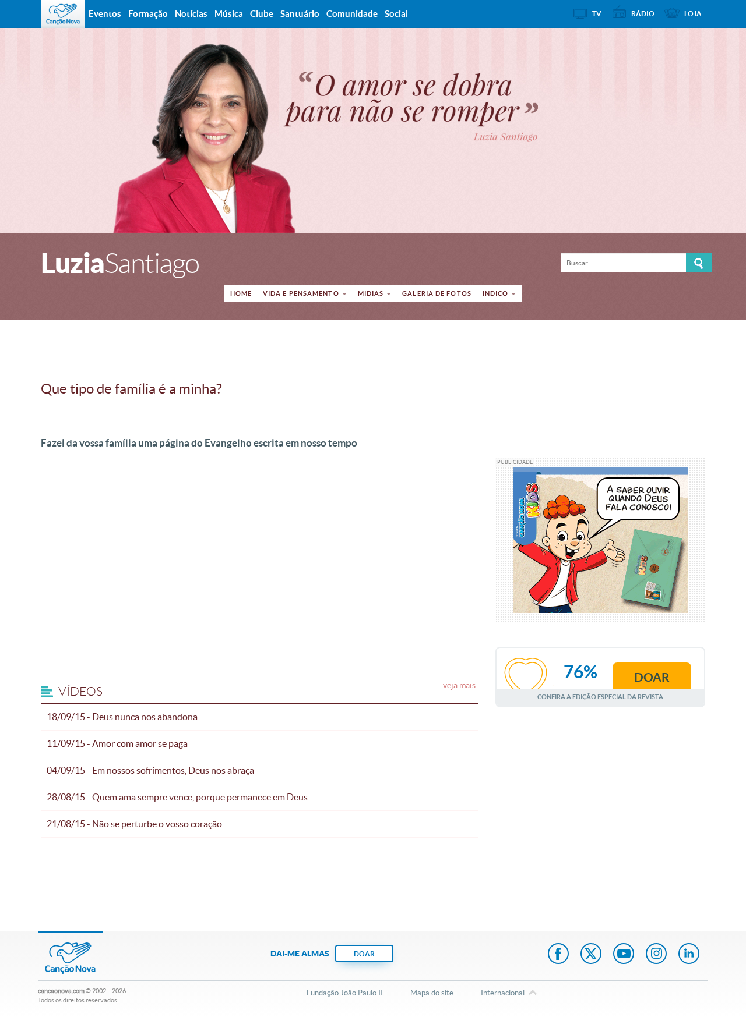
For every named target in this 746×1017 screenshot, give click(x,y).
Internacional (503, 992)
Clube (261, 14)
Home (241, 293)
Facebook (558, 954)
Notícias (191, 14)
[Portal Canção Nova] (63, 14)
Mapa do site (431, 992)
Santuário (299, 14)
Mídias (371, 293)
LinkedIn (689, 954)
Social (396, 14)
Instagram (656, 954)
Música (228, 14)
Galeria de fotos (436, 293)
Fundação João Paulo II (345, 992)
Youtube (623, 954)
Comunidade (352, 14)
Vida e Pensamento (301, 293)
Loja (693, 13)
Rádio (642, 13)
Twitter (591, 954)
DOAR (364, 954)
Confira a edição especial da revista (600, 696)
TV (596, 13)
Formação (148, 14)
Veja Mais (459, 685)
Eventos (105, 14)
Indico (496, 293)
